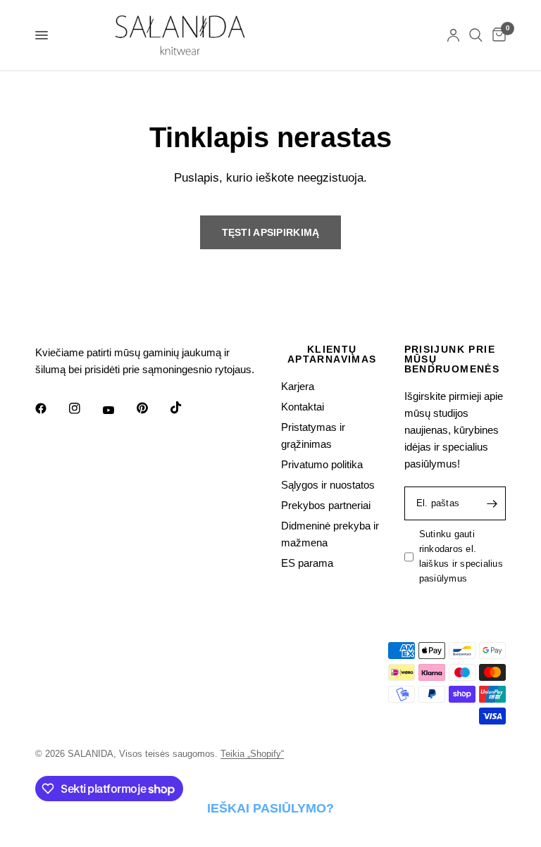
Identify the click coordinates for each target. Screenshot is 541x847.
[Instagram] (84, 408)
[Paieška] (475, 35)
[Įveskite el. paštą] (492, 503)
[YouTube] (118, 410)
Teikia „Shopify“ (252, 753)
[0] (496, 35)
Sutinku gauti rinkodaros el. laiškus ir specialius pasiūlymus (461, 556)
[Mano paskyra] (453, 35)
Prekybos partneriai (326, 505)
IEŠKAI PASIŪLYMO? (270, 808)
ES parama (307, 563)
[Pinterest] (152, 408)
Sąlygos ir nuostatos (328, 485)
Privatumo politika (322, 464)
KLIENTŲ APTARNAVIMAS (332, 354)
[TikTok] (185, 407)
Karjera (297, 386)
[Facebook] (50, 408)
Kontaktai (302, 407)
